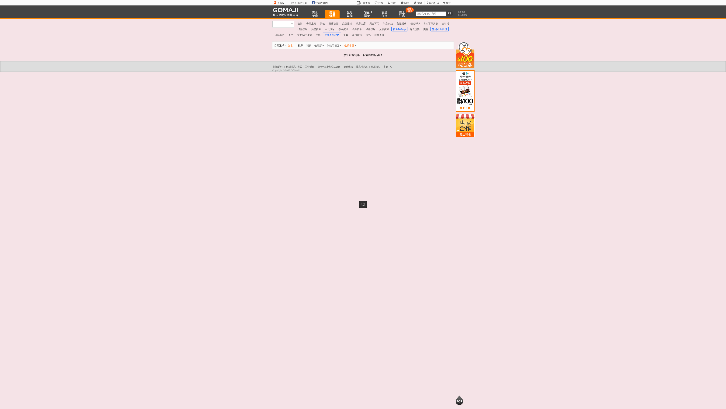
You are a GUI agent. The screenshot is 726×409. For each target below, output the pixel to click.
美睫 (318, 35)
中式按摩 (330, 29)
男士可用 (374, 23)
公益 (448, 3)
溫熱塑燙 (280, 35)
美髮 (425, 29)
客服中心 (387, 66)
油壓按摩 (316, 29)
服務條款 (461, 11)
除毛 (368, 35)
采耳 (345, 35)
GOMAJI (286, 11)
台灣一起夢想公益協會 (329, 66)
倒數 (322, 23)
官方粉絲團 (321, 3)
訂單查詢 (365, 3)
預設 (308, 45)
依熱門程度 (333, 45)
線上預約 (375, 66)
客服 (380, 3)
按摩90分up (399, 29)
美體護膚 (401, 23)
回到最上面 (459, 400)
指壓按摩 (302, 29)
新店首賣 (333, 23)
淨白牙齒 (357, 35)
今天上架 (311, 23)
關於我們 (277, 66)
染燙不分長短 (439, 29)
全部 (300, 23)
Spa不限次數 (431, 23)
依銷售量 (349, 45)
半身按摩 (370, 29)
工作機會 (309, 66)
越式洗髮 (415, 29)
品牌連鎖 (347, 23)
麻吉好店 (434, 3)
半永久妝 (388, 23)
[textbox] (431, 14)
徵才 (419, 3)
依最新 (318, 45)
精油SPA (415, 23)
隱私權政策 (462, 15)
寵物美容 (379, 35)
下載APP (282, 3)
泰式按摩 (343, 29)
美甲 (290, 35)
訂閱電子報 (301, 3)
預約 (393, 3)
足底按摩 (384, 29)
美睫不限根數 (332, 35)
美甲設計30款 (304, 35)
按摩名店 (361, 23)
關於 (406, 3)
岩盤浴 (445, 23)
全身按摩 (357, 29)
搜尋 (450, 13)
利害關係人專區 (294, 66)
